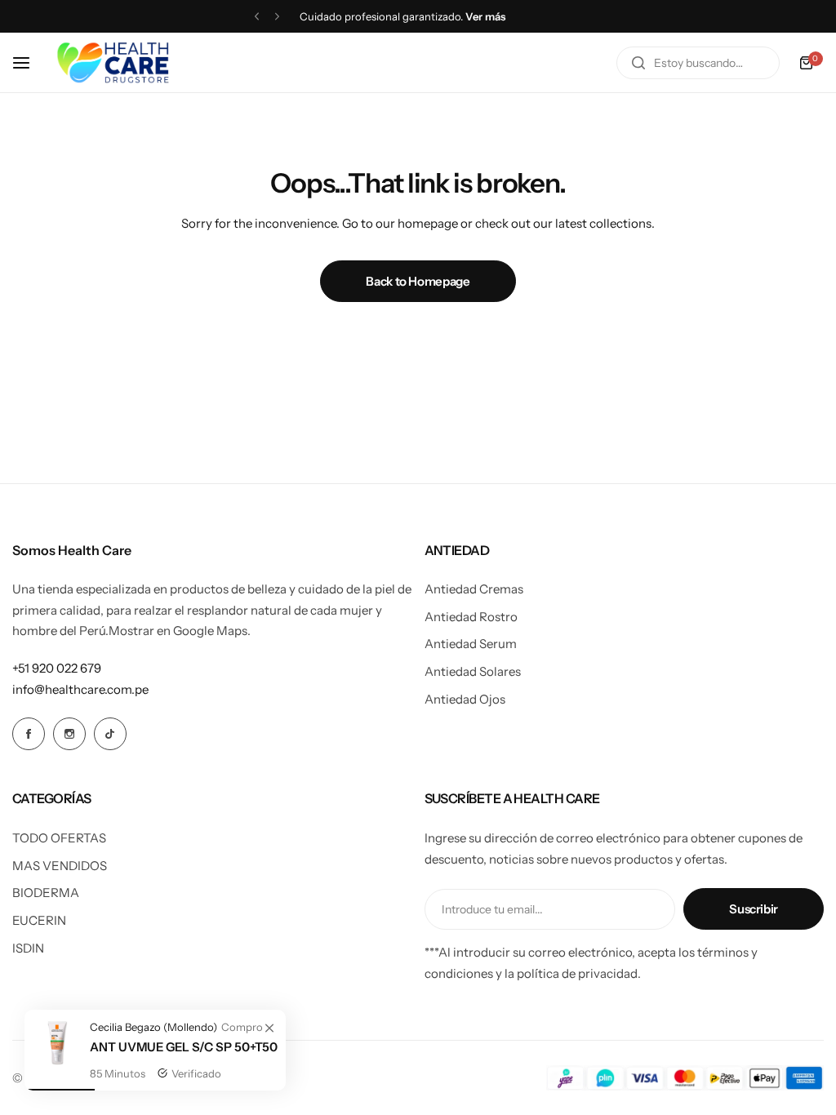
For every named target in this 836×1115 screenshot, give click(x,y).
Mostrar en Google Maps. (180, 630)
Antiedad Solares (473, 671)
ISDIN (28, 948)
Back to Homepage (417, 281)
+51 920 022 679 (56, 668)
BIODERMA (45, 892)
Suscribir (753, 909)
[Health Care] (112, 62)
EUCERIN (39, 920)
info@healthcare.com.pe (80, 689)
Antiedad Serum (471, 643)
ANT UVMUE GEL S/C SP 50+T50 (184, 1047)
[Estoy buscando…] (638, 63)
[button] (257, 17)
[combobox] (698, 63)
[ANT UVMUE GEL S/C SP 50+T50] (57, 1062)
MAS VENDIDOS (59, 865)
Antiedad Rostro (471, 616)
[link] (269, 1028)
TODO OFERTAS (59, 838)
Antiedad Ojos (465, 699)
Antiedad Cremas (474, 589)
